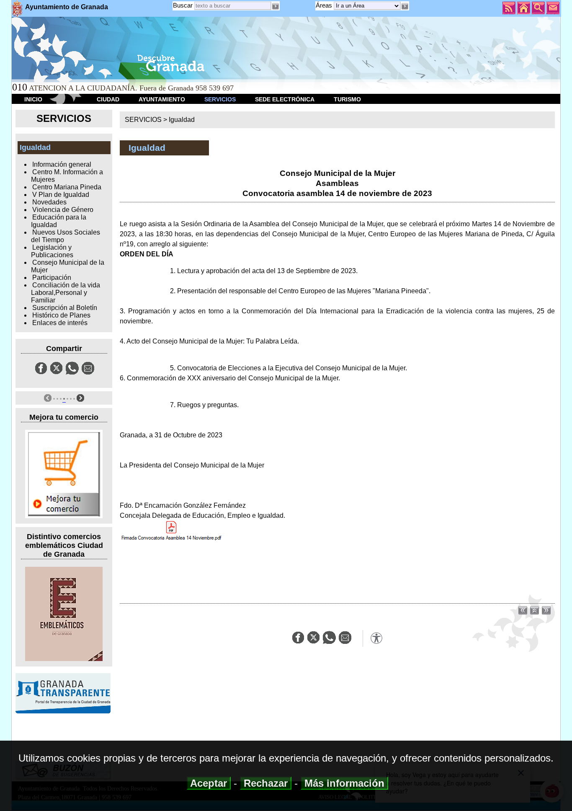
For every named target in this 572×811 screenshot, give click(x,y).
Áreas (325, 5)
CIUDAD (108, 99)
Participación (51, 277)
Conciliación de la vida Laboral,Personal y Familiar (65, 293)
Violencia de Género (62, 209)
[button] (405, 6)
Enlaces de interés (60, 322)
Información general (61, 164)
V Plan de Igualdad (60, 194)
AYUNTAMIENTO (162, 99)
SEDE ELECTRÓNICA (284, 99)
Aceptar (209, 783)
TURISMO (347, 99)
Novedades (49, 202)
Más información (344, 783)
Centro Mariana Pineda (66, 187)
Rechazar (266, 783)
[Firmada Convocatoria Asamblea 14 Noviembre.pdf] (171, 530)
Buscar (183, 5)
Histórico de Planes (61, 315)
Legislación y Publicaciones (52, 251)
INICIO (33, 99)
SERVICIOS (220, 99)
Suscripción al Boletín (64, 307)
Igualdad (182, 119)
